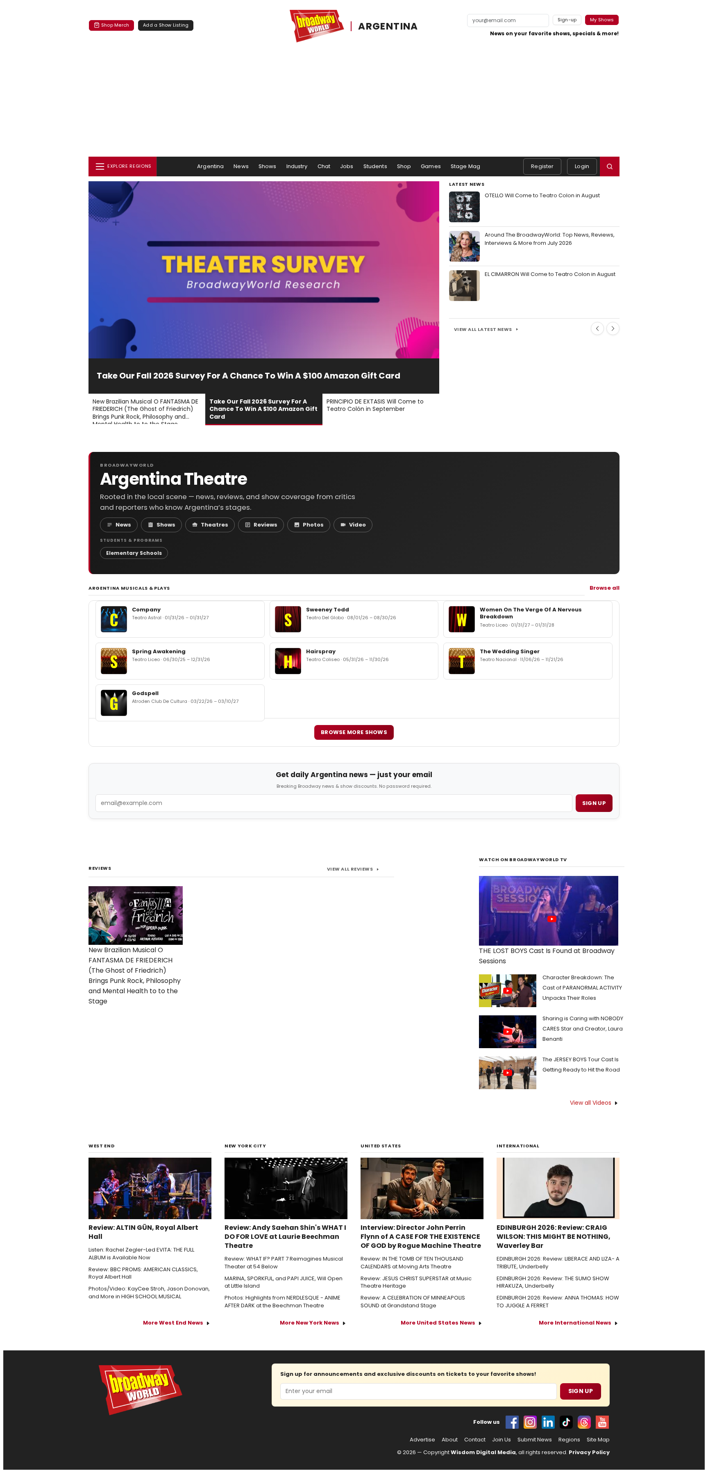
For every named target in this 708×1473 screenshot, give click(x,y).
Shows (268, 166)
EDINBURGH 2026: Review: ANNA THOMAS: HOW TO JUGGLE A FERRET (558, 1301)
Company (146, 609)
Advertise (422, 1439)
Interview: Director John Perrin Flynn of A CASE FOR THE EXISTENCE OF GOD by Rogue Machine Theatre (421, 1236)
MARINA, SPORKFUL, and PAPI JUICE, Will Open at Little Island (284, 1282)
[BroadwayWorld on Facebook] (512, 1422)
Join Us (501, 1439)
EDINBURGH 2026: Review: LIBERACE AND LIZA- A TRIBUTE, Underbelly (558, 1262)
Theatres (214, 525)
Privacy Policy (589, 1452)
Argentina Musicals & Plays (129, 588)
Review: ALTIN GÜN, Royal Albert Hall (143, 1232)
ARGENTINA (388, 26)
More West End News (173, 1323)
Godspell (145, 693)
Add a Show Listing (165, 25)
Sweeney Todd (327, 609)
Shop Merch (115, 25)
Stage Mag (465, 166)
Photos (313, 525)
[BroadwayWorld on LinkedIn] (548, 1422)
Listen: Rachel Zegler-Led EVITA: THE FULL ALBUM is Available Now (141, 1253)
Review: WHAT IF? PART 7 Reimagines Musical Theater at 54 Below (284, 1262)
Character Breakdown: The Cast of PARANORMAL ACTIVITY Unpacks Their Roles (582, 988)
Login (582, 166)
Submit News (534, 1439)
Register (542, 166)
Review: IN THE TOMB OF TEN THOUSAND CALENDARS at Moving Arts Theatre (412, 1262)
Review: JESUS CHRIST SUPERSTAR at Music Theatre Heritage (416, 1282)
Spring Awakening (159, 651)
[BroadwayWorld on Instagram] (530, 1422)
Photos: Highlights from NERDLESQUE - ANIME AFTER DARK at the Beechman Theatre (282, 1301)
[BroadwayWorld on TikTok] (566, 1422)
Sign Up (580, 1391)
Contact (475, 1439)
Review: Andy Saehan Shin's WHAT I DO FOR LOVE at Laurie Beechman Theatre (285, 1236)
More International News (575, 1323)
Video (357, 525)
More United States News (438, 1323)
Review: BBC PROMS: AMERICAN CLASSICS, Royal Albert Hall (143, 1273)
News (241, 166)
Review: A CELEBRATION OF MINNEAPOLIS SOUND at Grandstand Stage (413, 1301)
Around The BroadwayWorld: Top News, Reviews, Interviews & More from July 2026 (550, 239)
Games (431, 166)
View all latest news (483, 329)
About (450, 1439)
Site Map (598, 1439)
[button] (610, 166)
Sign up (594, 803)
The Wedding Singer (510, 651)
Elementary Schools (134, 553)
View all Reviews (350, 869)
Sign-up (567, 19)
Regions (569, 1439)
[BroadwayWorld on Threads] (584, 1422)
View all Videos (590, 1103)
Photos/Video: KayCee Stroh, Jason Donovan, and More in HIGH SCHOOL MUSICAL (149, 1292)
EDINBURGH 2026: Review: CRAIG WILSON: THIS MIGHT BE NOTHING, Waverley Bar (553, 1236)
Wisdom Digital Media (483, 1452)
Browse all (605, 588)
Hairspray (321, 651)
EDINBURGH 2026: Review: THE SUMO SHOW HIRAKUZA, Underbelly (553, 1282)
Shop (404, 166)
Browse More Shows (354, 732)
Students (375, 166)
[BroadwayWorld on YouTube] (602, 1422)
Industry (297, 166)
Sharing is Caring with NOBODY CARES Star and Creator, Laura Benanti (582, 1029)
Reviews (265, 525)
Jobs (347, 166)
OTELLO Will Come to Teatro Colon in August (542, 195)
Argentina (210, 166)
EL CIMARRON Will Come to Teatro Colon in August (550, 274)
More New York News (309, 1323)
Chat (324, 166)
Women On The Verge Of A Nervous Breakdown (531, 613)
